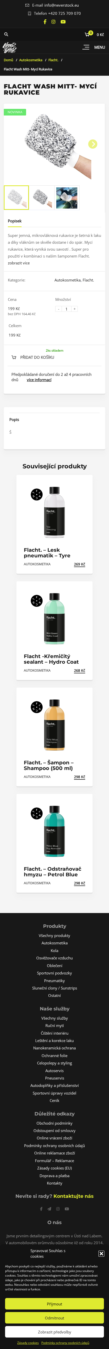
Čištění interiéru (54, 1033)
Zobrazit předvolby (54, 1331)
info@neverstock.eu (61, 5)
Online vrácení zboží (54, 1137)
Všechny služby (54, 1018)
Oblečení (54, 965)
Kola (54, 950)
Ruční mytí (54, 1025)
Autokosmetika (30, 60)
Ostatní (54, 995)
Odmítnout (54, 1317)
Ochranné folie (54, 1055)
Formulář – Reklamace (54, 1160)
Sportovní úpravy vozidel (54, 1093)
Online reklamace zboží (54, 1152)
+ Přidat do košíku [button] (67, 564)
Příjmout (54, 1303)
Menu (99, 47)
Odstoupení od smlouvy (54, 1130)
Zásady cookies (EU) (54, 1168)
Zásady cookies (28, 1343)
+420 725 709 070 (64, 13)
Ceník (54, 1100)
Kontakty (54, 1183)
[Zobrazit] (83, 483)
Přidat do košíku (37, 357)
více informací (39, 379)
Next (92, 144)
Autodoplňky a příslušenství (54, 1085)
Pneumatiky (54, 980)
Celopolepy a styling (54, 1062)
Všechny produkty (54, 935)
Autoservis (54, 1070)
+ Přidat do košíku (67, 883)
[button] (101, 1253)
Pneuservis (54, 1078)
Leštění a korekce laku (54, 1040)
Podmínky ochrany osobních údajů (65, 1343)
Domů (8, 60)
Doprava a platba (54, 1175)
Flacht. (53, 60)
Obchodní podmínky (54, 1123)
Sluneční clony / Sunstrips (54, 988)
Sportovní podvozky (54, 972)
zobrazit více (19, 262)
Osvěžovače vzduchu (54, 957)
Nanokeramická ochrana (54, 1047)
